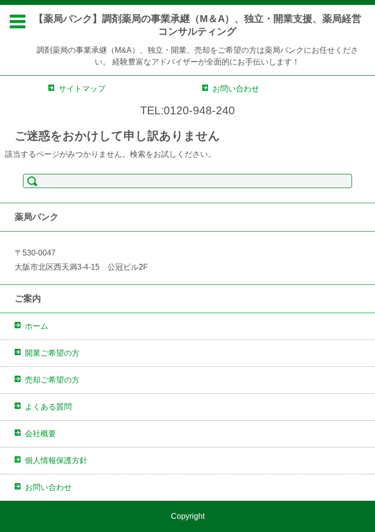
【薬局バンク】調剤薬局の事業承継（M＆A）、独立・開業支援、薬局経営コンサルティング (197, 25)
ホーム (36, 326)
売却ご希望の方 (52, 380)
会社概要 (40, 433)
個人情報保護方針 (56, 460)
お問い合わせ (48, 487)
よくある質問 (48, 407)
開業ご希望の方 (52, 353)
